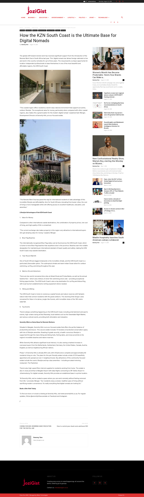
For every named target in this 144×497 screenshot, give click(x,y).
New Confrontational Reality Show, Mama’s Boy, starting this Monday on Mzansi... (108, 161)
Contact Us (121, 495)
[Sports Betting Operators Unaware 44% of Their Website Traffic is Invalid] (97, 191)
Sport (91, 17)
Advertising (35, 27)
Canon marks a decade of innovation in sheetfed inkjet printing (113, 201)
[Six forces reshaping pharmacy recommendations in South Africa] (97, 105)
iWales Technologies (42, 495)
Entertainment (57, 17)
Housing (63, 30)
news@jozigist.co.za (61, 487)
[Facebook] (116, 1)
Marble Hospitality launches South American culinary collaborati (108, 238)
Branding (27, 27)
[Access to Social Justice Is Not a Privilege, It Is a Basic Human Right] (97, 211)
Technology (103, 17)
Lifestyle (71, 17)
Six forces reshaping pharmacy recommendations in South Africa (114, 105)
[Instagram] (119, 1)
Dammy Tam (24, 44)
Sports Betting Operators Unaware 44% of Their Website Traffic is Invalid (113, 191)
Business (31, 17)
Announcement (42, 30)
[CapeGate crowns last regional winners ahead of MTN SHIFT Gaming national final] (97, 95)
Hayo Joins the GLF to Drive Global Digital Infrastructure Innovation (113, 181)
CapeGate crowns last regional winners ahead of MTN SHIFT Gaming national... (114, 95)
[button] (122, 18)
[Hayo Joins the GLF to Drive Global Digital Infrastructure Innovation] (97, 181)
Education (43, 17)
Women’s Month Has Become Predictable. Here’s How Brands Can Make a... (107, 75)
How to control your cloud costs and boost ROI (72, 426)
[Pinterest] (31, 49)
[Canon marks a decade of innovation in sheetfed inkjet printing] (97, 201)
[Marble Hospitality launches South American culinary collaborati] (108, 227)
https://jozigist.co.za (38, 440)
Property (58, 30)
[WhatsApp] (35, 49)
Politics (82, 17)
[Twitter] (122, 1)
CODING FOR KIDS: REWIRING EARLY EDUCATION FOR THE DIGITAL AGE (35, 427)
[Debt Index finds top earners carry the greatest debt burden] (97, 115)
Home (23, 17)
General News (50, 30)
